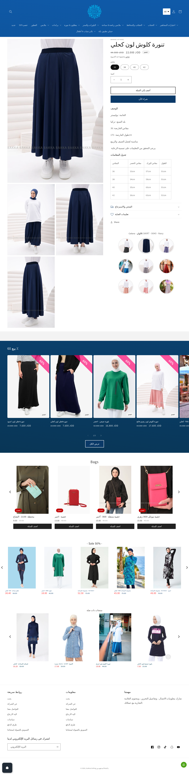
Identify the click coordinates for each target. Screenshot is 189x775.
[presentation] (10, 492)
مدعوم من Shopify (103, 768)
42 (144, 67)
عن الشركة (12, 703)
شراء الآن (143, 99)
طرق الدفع (12, 724)
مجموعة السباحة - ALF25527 (86, 591)
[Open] (7, 768)
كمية (112, 74)
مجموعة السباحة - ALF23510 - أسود (160, 591)
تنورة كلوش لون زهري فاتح (147, 421)
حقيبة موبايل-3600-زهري (148, 516)
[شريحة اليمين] (101, 435)
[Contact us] (184, 765)
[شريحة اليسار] (88, 435)
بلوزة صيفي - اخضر (101, 421)
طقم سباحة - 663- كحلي (12, 591)
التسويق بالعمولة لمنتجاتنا (18, 729)
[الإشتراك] (57, 746)
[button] (10, 11)
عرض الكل (95, 443)
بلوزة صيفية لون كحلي (144, 664)
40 (134, 67)
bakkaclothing (91, 768)
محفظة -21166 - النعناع (23, 516)
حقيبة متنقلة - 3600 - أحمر (108, 516)
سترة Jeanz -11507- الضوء (64, 664)
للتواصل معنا (12, 709)
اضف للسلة (32, 526)
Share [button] (116, 222)
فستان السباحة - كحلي (20, 664)
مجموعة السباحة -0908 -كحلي (122, 591)
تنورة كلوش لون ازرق (103, 664)
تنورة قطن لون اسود (15, 421)
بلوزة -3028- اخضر (46, 591)
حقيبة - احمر (60, 516)
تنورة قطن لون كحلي (59, 421)
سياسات (11, 719)
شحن (127, 57)
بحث (9, 698)
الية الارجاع (12, 714)
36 (115, 67)
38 (125, 67)
